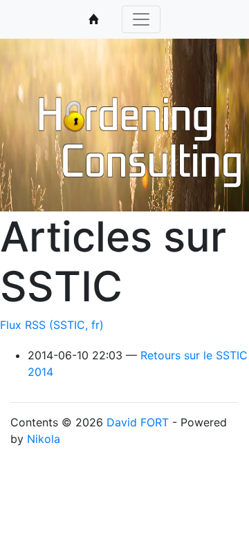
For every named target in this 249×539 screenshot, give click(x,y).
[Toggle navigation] (141, 19)
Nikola (43, 439)
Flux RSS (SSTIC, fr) (52, 325)
